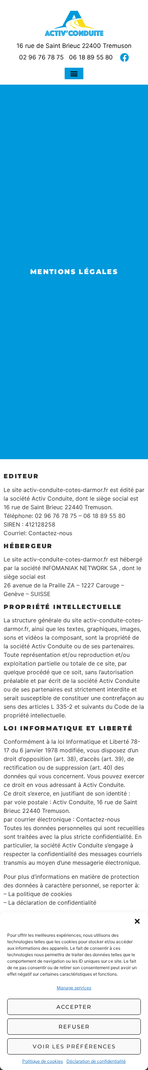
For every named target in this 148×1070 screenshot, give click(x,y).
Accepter (74, 1006)
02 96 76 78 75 (41, 57)
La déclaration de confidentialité (52, 902)
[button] (137, 921)
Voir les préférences (74, 1046)
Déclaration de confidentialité (96, 1061)
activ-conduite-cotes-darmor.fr (65, 489)
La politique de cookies (40, 893)
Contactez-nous (50, 533)
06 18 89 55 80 (91, 57)
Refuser (74, 1026)
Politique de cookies (42, 1061)
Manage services (74, 987)
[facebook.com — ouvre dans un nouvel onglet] (124, 57)
